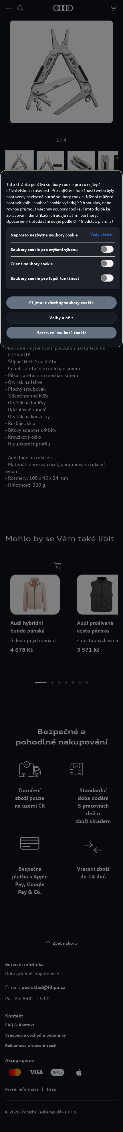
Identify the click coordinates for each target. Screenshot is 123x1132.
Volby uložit (61, 318)
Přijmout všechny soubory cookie (61, 302)
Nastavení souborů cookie (61, 332)
